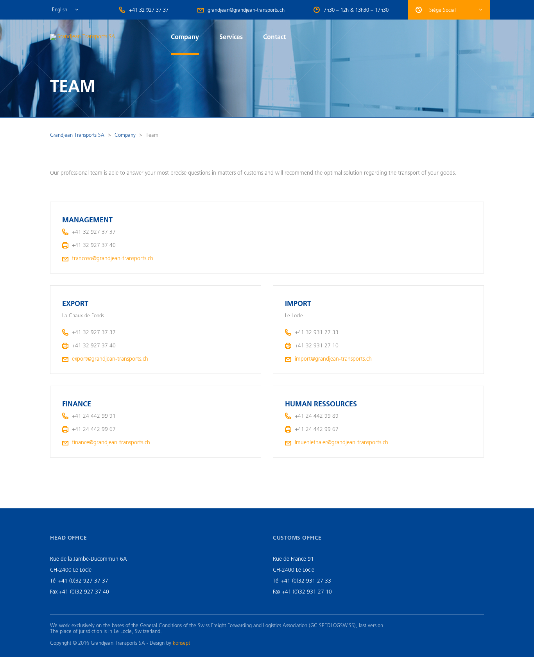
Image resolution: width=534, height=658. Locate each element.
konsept (181, 643)
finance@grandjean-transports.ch (111, 442)
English (59, 10)
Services (231, 37)
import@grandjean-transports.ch (333, 359)
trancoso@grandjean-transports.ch (112, 258)
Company (185, 37)
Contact (274, 37)
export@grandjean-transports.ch (110, 359)
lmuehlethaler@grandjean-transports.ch (341, 442)
